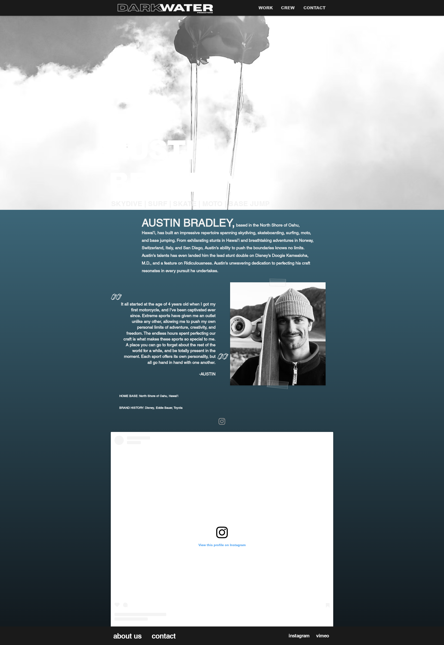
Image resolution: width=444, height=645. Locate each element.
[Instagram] (221, 421)
